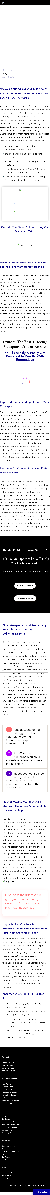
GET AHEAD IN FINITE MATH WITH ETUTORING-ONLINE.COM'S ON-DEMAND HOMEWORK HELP (26, 1022)
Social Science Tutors (10, 1100)
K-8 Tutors (6, 1119)
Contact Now (25, 598)
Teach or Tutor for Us (10, 1173)
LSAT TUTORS (7, 1065)
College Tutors (7, 1130)
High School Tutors (9, 1127)
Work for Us (6, 1175)
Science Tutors (7, 1086)
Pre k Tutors (6, 1116)
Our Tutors (6, 1157)
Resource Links (8, 1148)
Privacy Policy (11, 1185)
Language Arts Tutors (10, 1103)
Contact (5, 1178)
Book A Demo (25, 585)
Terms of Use (24, 1185)
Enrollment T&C (38, 1185)
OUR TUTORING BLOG (11, 1151)
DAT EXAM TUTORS (9, 1071)
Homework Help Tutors (11, 1124)
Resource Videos (8, 1146)
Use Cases (6, 1160)
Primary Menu (45, 2)
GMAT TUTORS (8, 1062)
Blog (4, 73)
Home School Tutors (10, 1122)
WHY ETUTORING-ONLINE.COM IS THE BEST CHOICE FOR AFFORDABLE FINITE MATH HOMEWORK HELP (25, 1033)
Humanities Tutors (9, 1095)
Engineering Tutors (9, 1092)
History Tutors (7, 1098)
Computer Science (9, 1089)
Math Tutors (6, 1084)
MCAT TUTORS (8, 1068)
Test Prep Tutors (8, 1133)
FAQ (3, 1154)
